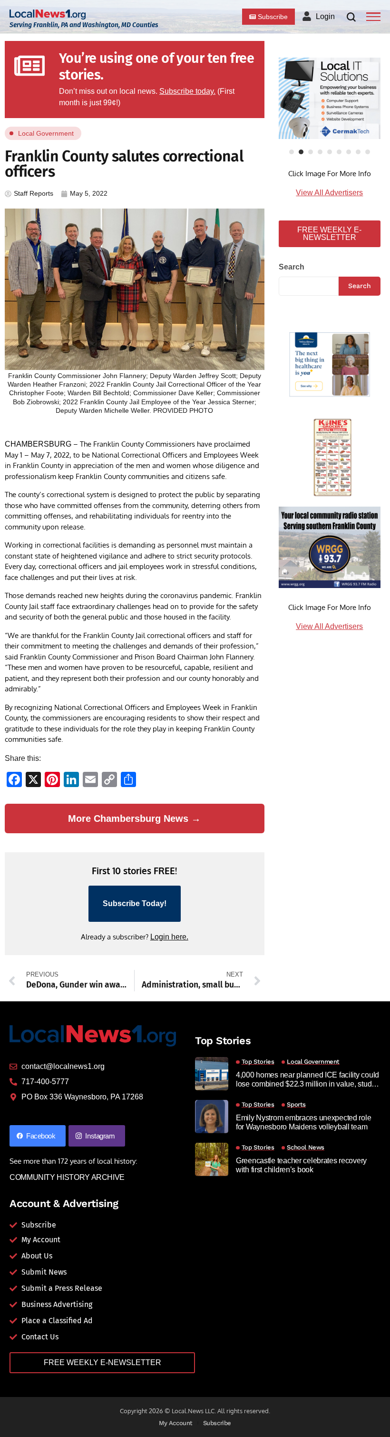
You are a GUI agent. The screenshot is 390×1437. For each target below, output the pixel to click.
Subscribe (217, 1423)
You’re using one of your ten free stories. (156, 66)
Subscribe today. (187, 91)
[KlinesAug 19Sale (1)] (329, 455)
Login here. (169, 937)
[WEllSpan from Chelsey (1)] (329, 364)
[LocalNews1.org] (48, 15)
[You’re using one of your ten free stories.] (29, 65)
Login (325, 16)
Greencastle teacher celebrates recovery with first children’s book (301, 1165)
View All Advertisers (329, 193)
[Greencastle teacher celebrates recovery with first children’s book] (211, 1159)
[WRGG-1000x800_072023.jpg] (329, 547)
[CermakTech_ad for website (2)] (329, 98)
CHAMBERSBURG (38, 444)
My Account (176, 1423)
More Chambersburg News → (134, 818)
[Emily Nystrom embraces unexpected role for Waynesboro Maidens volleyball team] (211, 1116)
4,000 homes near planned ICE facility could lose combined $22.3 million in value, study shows (307, 1079)
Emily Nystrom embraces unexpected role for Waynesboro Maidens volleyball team (303, 1122)
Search (291, 267)
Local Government (46, 133)
